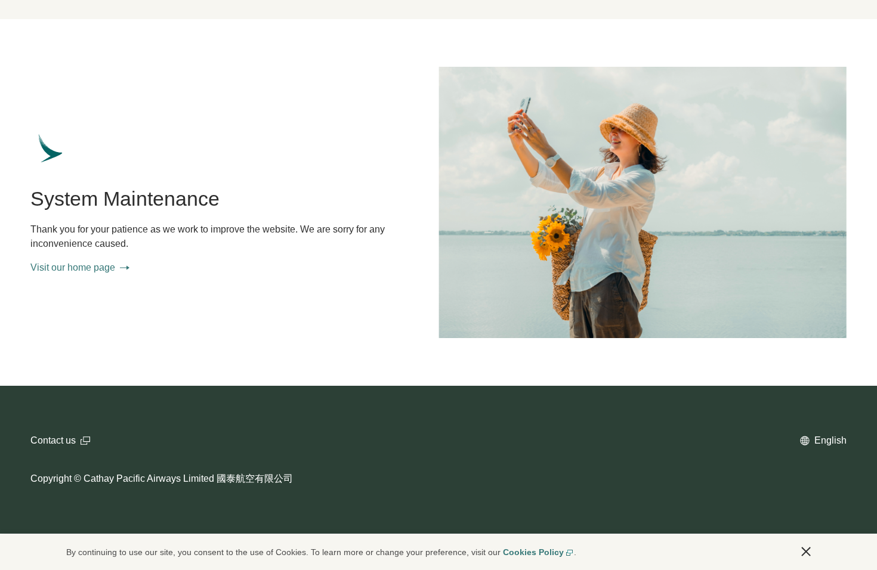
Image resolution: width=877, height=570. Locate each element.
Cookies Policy (533, 552)
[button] (806, 551)
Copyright (51, 478)
